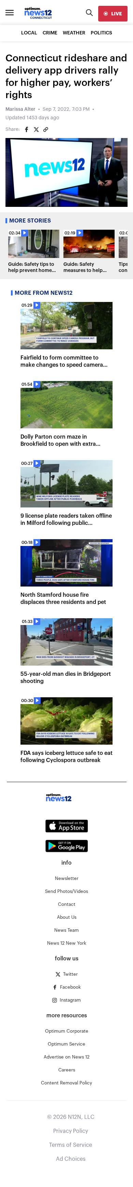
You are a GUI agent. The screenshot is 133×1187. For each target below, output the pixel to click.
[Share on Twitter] (36, 129)
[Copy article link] (45, 129)
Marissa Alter (20, 109)
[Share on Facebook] (26, 129)
